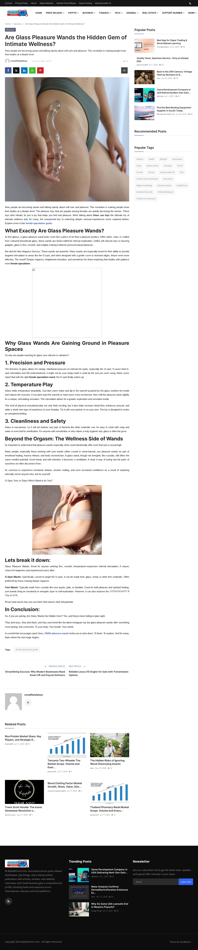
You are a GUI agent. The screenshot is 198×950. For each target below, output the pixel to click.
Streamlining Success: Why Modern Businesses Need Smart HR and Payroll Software (35, 673)
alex (92, 768)
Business (18, 23)
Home (38, 12)
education (168, 178)
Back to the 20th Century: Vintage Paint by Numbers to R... (174, 73)
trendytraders (163, 46)
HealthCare (182, 185)
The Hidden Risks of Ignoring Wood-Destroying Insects (107, 762)
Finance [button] (104, 12)
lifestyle (163, 159)
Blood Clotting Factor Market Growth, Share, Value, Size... (65, 785)
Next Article (75, 666)
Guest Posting (85, 3)
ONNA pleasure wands (56, 633)
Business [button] (88, 12)
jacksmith (52, 771)
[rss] (8, 901)
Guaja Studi (96, 910)
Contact (8, 3)
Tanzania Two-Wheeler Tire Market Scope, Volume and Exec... (64, 764)
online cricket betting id (147, 178)
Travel (180, 165)
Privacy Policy (21, 3)
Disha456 (9, 744)
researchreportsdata (57, 791)
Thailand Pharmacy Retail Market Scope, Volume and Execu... (109, 809)
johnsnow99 (142, 64)
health (152, 159)
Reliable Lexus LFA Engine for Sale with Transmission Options (98, 673)
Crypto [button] (72, 12)
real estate (177, 159)
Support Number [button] (172, 12)
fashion (139, 159)
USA (181, 172)
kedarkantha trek (144, 192)
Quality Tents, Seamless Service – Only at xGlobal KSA (162, 60)
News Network (46, 3)
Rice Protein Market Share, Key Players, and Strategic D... (23, 738)
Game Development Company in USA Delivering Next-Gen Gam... (174, 91)
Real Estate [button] (149, 12)
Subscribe (186, 881)
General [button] (131, 12)
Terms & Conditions (180, 941)
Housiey (168, 165)
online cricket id (167, 172)
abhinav (160, 96)
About (34, 3)
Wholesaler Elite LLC (166, 114)
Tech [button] (117, 12)
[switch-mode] (190, 3)
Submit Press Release (66, 3)
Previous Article (56, 666)
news (138, 165)
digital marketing (144, 185)
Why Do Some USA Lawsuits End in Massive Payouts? (109, 905)
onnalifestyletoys (33, 694)
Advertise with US (103, 3)
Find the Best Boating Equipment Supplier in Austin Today (174, 109)
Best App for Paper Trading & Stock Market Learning (172, 42)
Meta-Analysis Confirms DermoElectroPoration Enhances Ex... (109, 889)
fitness (151, 172)
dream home (153, 165)
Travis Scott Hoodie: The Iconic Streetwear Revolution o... (23, 809)
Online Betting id (165, 192)
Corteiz (139, 172)
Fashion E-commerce (146, 198)
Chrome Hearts (164, 185)
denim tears (10, 815)
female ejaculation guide (39, 223)
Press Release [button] (54, 12)
